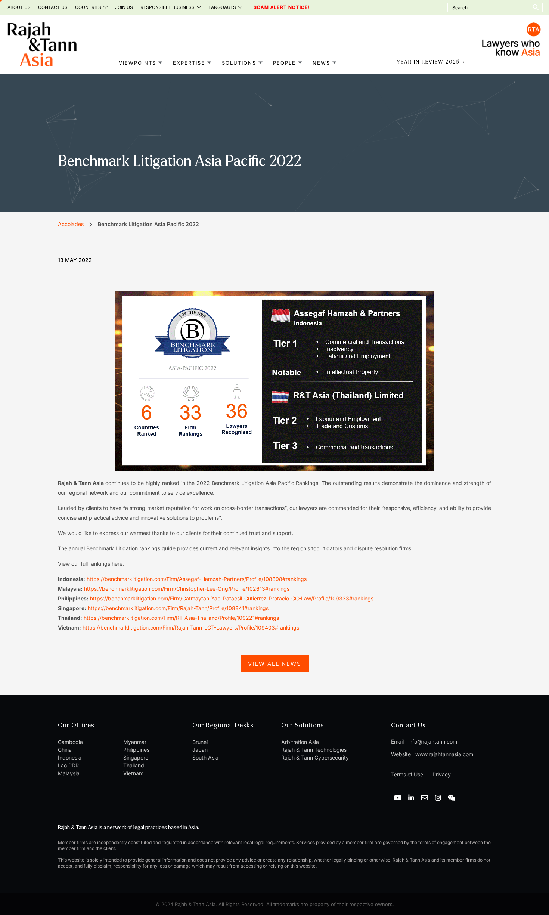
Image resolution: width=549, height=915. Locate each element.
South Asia (205, 757)
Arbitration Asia (300, 742)
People (284, 62)
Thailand (133, 765)
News (321, 62)
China (65, 749)
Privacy (441, 774)
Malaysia (69, 773)
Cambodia (70, 742)
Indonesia (69, 757)
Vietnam (133, 773)
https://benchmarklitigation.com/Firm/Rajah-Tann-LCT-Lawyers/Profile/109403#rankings (191, 627)
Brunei (200, 742)
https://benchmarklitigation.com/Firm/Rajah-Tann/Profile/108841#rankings (178, 608)
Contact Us (53, 7)
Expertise (189, 62)
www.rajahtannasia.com (444, 754)
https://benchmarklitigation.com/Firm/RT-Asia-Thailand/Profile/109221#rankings (181, 618)
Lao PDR (68, 765)
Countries (88, 7)
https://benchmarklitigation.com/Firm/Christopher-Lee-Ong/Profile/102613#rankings (186, 588)
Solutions (239, 62)
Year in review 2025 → (431, 62)
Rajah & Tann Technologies (314, 749)
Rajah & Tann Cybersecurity (315, 757)
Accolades (71, 224)
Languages (222, 7)
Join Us (124, 7)
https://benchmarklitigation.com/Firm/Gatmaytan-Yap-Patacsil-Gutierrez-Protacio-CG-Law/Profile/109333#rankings (231, 598)
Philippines (136, 749)
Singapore (135, 757)
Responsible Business (167, 7)
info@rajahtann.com (432, 741)
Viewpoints (137, 62)
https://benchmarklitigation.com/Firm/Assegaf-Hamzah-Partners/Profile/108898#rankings (197, 579)
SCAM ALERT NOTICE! (271, 7)
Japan (200, 749)
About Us (19, 7)
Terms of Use (407, 774)
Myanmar (134, 742)
